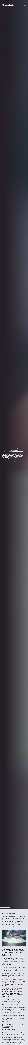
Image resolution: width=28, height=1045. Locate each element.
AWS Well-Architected (16, 1036)
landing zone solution (9, 1016)
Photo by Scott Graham (15, 946)
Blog (9, 448)
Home (5, 448)
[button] (25, 5)
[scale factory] (8, 5)
